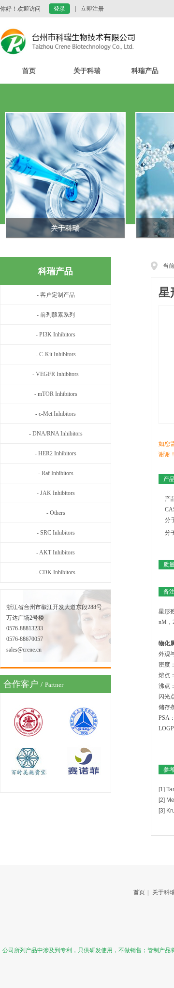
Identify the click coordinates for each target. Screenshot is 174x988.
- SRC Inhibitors (56, 532)
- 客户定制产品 (56, 294)
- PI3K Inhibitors (55, 334)
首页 (29, 70)
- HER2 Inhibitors (55, 453)
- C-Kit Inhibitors (56, 354)
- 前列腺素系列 (56, 314)
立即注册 (92, 8)
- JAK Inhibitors (56, 493)
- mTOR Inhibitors (55, 394)
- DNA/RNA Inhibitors (56, 433)
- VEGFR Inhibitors (55, 374)
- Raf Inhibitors (55, 473)
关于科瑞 (87, 70)
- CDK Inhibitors (55, 572)
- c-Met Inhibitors (55, 413)
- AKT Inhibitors (55, 552)
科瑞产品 (145, 70)
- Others (55, 512)
